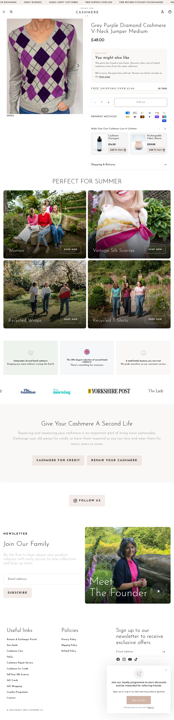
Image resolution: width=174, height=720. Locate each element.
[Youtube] (130, 659)
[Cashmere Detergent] (100, 143)
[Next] (165, 129)
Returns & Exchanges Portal (22, 639)
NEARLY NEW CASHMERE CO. (28, 710)
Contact (11, 698)
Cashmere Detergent (113, 137)
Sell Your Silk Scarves (18, 674)
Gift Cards (12, 680)
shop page (104, 77)
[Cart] (170, 12)
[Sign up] (163, 651)
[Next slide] (79, 66)
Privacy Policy (68, 639)
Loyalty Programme (17, 692)
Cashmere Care (15, 651)
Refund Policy (68, 651)
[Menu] (4, 12)
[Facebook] (118, 659)
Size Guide (12, 645)
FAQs (10, 657)
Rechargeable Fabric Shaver (154, 137)
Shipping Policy (69, 645)
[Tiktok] (136, 659)
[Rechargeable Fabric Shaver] (138, 143)
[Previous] (159, 129)
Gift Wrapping (14, 686)
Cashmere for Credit (17, 668)
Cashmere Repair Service (20, 663)
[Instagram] (124, 659)
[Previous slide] (10, 66)
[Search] (11, 12)
